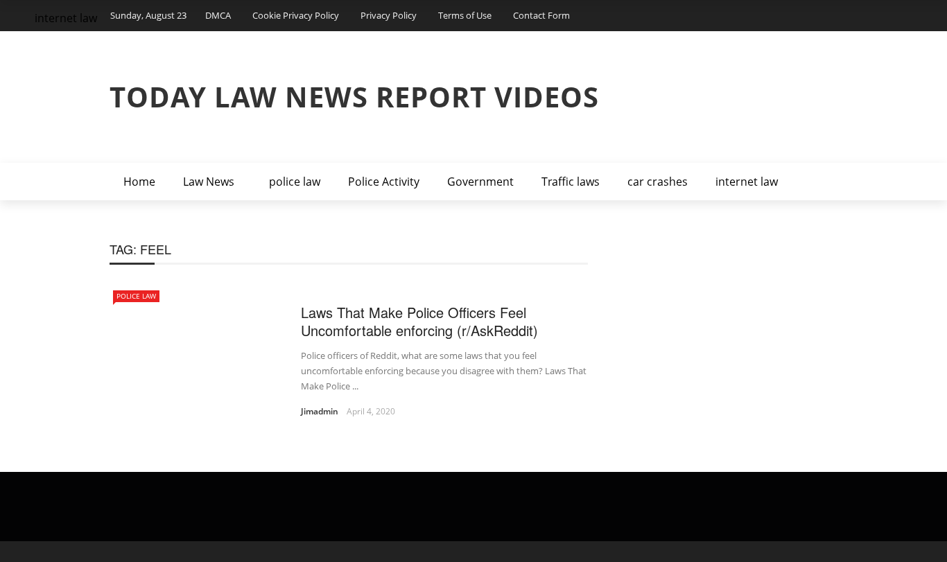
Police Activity (383, 181)
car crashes (657, 181)
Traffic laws (570, 181)
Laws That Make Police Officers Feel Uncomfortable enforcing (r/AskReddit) (419, 321)
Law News (208, 181)
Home (139, 181)
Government (480, 181)
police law (294, 181)
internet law (746, 181)
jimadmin (319, 411)
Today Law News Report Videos (354, 97)
